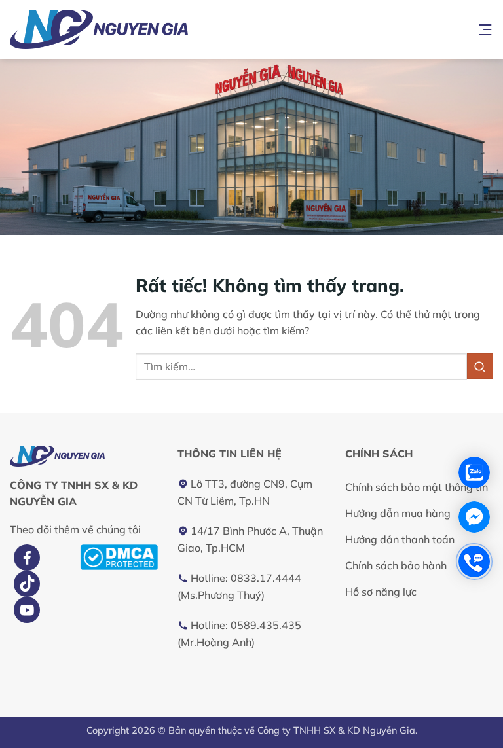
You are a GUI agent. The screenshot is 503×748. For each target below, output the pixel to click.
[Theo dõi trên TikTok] (27, 584)
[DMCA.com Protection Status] (119, 556)
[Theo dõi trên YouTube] (27, 610)
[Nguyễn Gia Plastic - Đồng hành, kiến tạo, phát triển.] (132, 29)
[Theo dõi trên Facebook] (27, 557)
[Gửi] (480, 366)
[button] (485, 29)
